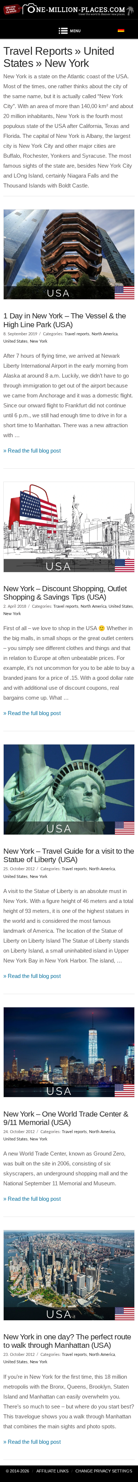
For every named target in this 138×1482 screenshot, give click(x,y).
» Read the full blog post (32, 450)
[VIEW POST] (69, 254)
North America (104, 334)
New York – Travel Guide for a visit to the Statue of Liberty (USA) (68, 855)
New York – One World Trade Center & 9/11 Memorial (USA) (65, 1118)
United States (15, 341)
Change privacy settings (103, 1471)
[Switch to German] (121, 29)
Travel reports (76, 334)
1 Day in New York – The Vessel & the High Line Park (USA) (64, 319)
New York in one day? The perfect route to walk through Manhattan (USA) (67, 1340)
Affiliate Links (52, 1471)
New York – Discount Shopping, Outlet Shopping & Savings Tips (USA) (65, 592)
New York (38, 341)
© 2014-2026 (17, 1471)
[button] (69, 32)
